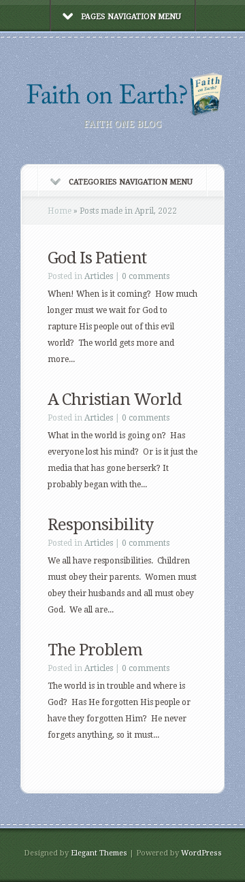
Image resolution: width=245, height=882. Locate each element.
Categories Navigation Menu (131, 182)
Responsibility (100, 524)
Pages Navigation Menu (131, 16)
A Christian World (115, 399)
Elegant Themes (99, 853)
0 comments (145, 276)
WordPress (201, 853)
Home (59, 211)
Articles (98, 276)
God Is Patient (97, 257)
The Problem (95, 649)
